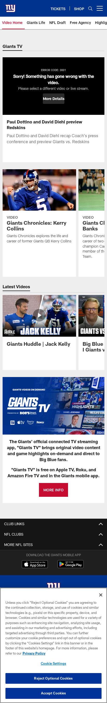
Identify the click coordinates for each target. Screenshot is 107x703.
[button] (53, 98)
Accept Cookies (53, 693)
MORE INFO (53, 490)
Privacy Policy (34, 653)
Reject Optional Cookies (53, 678)
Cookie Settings (53, 663)
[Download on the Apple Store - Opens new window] (35, 564)
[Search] (90, 8)
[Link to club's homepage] (10, 6)
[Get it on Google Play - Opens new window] (70, 566)
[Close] (100, 595)
